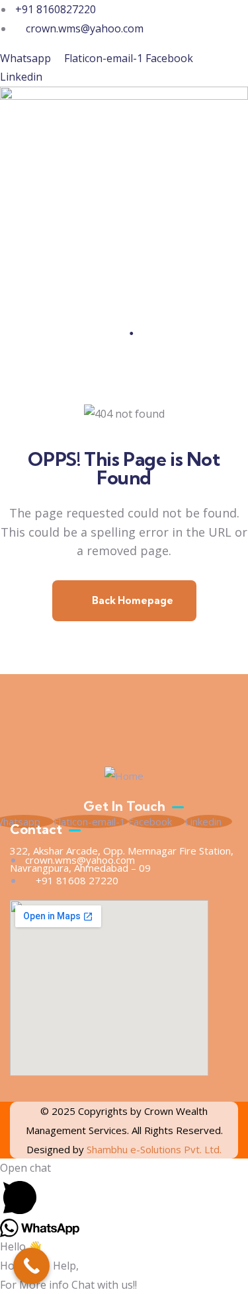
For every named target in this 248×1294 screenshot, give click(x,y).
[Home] (124, 776)
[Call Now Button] (31, 1266)
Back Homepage (131, 600)
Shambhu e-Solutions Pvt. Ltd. (154, 1149)
